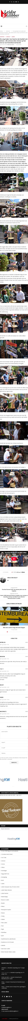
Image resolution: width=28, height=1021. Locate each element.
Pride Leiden (4, 922)
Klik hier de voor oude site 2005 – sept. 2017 (10, 795)
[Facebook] (9, 1)
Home (1, 31)
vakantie (3, 945)
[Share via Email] (23, 572)
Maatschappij (4, 896)
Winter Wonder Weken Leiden (8, 952)
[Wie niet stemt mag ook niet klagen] (14, 616)
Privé (2, 926)
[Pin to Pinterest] (17, 572)
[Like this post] (13, 572)
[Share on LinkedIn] (19, 572)
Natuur (2, 906)
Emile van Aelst (10, 44)
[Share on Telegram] (22, 572)
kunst (2, 880)
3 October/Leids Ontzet (6, 854)
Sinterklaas (3, 932)
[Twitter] (11, 1)
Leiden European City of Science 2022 (10, 887)
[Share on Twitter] (16, 572)
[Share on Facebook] (14, 572)
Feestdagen (4, 870)
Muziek (3, 903)
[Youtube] (16, 1)
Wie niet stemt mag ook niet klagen (14, 627)
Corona (3, 864)
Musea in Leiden (5, 900)
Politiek (3, 919)
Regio (2, 929)
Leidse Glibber (4, 1018)
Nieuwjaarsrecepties (6, 909)
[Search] (26, 26)
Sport (2, 935)
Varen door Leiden (5, 948)
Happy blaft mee (5, 874)
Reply (26, 642)
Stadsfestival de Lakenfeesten (8, 939)
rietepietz (3, 711)
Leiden (2, 883)
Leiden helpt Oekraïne (6, 890)
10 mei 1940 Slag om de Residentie (9, 851)
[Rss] (18, 1)
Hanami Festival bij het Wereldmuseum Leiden (11, 977)
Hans (1, 697)
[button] (1, 619)
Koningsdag (4, 877)
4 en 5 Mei (3, 857)
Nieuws (3, 913)
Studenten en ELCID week (7, 942)
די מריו (1, 669)
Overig (2, 916)
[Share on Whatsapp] (20, 572)
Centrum (8, 31)
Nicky (2, 685)
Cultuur (3, 867)
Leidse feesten (4, 893)
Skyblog (2, 642)
